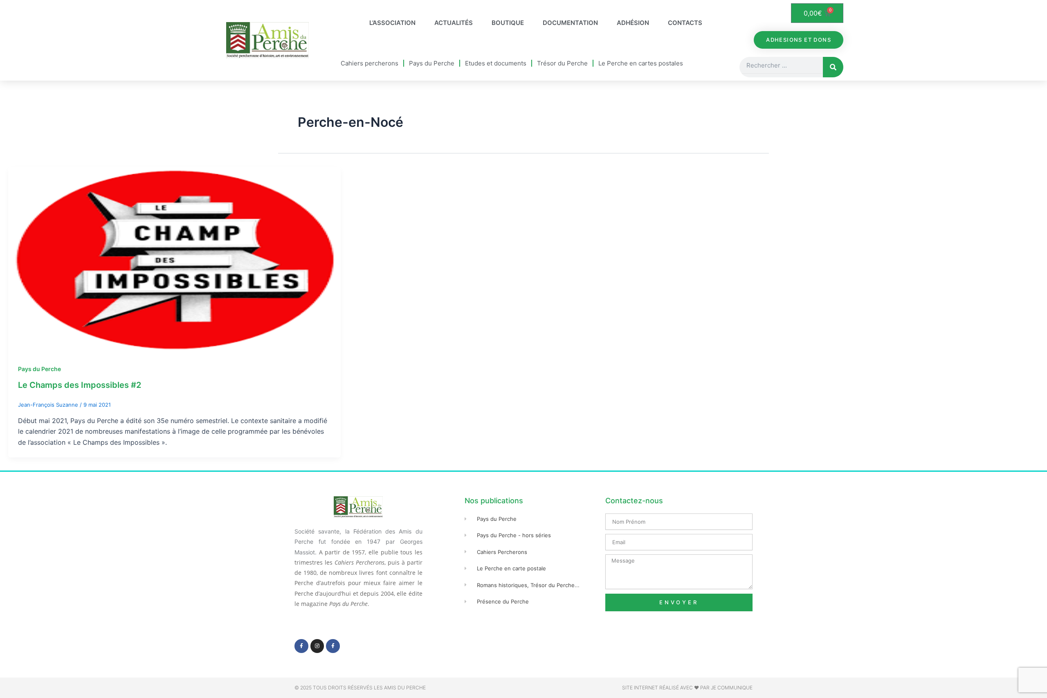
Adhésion (633, 23)
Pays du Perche (431, 63)
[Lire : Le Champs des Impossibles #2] (174, 259)
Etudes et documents (495, 63)
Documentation (570, 23)
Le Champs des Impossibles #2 (79, 385)
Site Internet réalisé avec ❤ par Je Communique (687, 687)
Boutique (508, 23)
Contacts (685, 23)
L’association (392, 23)
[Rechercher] (833, 67)
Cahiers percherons (369, 63)
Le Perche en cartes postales (640, 63)
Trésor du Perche (562, 63)
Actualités (453, 23)
